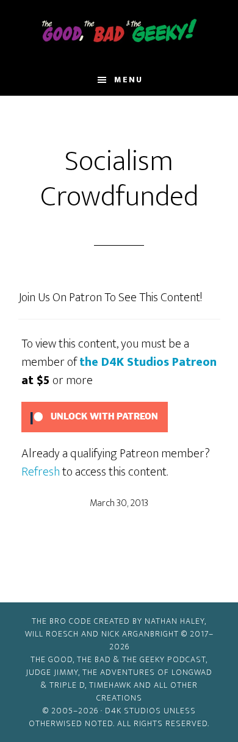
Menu (128, 80)
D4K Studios (133, 711)
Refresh (40, 472)
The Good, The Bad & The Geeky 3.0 (119, 32)
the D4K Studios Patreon (148, 362)
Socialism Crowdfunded (119, 179)
